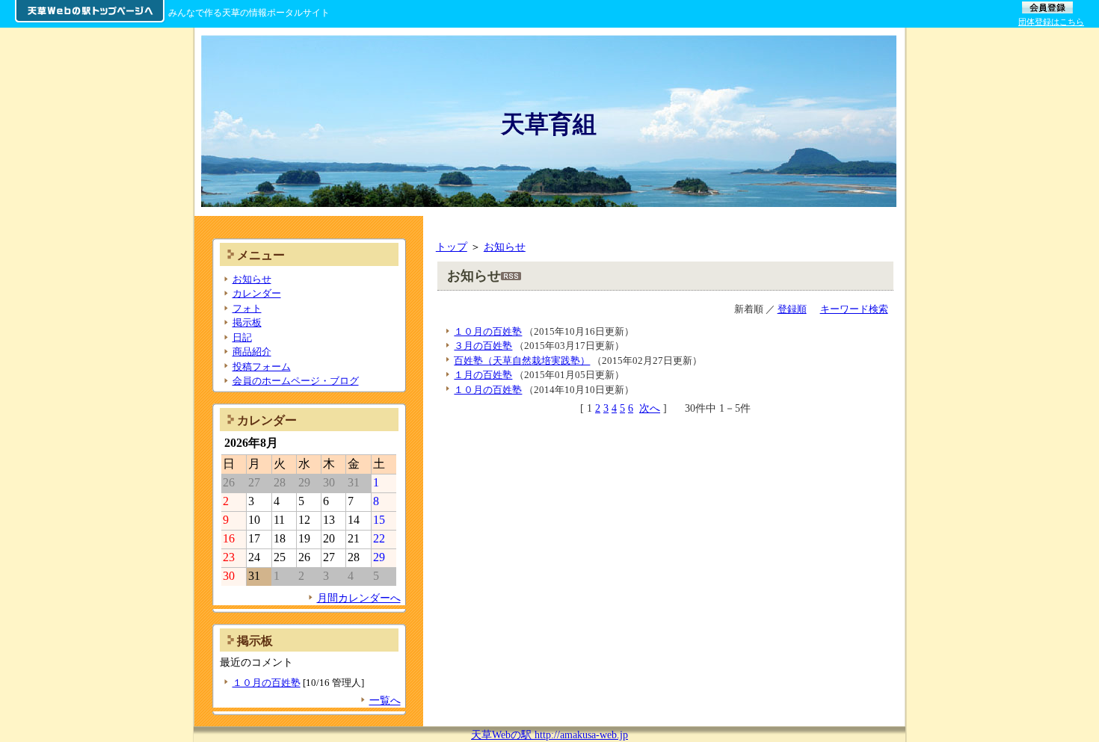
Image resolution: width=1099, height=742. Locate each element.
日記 (242, 337)
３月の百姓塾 (483, 345)
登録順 (792, 309)
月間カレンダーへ (359, 598)
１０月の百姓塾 (488, 331)
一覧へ (385, 700)
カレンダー (257, 293)
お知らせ (505, 247)
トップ (451, 247)
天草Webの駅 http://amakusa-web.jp (549, 735)
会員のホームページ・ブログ (296, 380)
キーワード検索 (854, 309)
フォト (247, 308)
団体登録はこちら (1051, 21)
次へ (649, 408)
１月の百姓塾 (483, 374)
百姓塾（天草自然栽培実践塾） (522, 360)
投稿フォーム (262, 366)
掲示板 (247, 322)
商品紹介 (252, 351)
